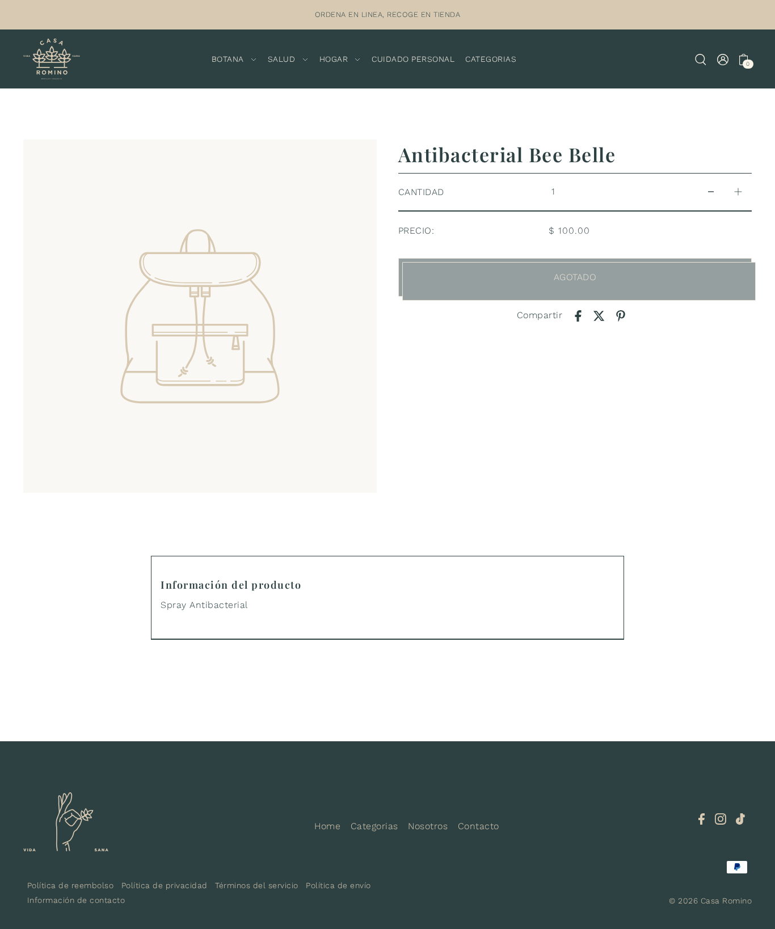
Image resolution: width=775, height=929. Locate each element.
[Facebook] (701, 818)
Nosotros (428, 826)
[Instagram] (720, 818)
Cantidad (421, 192)
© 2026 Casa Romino (710, 900)
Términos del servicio (256, 885)
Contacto (478, 826)
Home (327, 826)
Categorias (374, 826)
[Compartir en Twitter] (599, 315)
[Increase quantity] (738, 192)
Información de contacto (76, 900)
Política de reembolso (70, 885)
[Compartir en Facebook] (578, 315)
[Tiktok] (740, 818)
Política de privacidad (164, 885)
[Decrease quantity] (711, 192)
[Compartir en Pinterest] (620, 315)
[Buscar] (700, 59)
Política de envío (338, 885)
